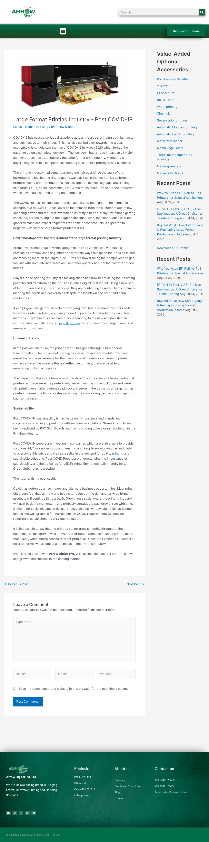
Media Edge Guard (170, 148)
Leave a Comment (26, 127)
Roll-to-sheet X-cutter (173, 79)
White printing (167, 107)
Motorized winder (169, 141)
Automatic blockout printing (177, 127)
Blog (45, 127)
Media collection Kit (171, 173)
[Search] (202, 12)
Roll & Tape (165, 100)
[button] (63, 31)
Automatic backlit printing (175, 134)
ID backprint (165, 93)
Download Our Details (172, 248)
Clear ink (163, 113)
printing (117, 453)
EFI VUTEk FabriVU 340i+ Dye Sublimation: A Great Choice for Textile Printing (179, 213)
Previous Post (16, 584)
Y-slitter (163, 86)
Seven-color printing (172, 120)
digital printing (69, 323)
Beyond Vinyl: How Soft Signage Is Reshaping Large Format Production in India (180, 229)
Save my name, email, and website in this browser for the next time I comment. (75, 689)
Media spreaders (169, 166)
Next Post (135, 584)
